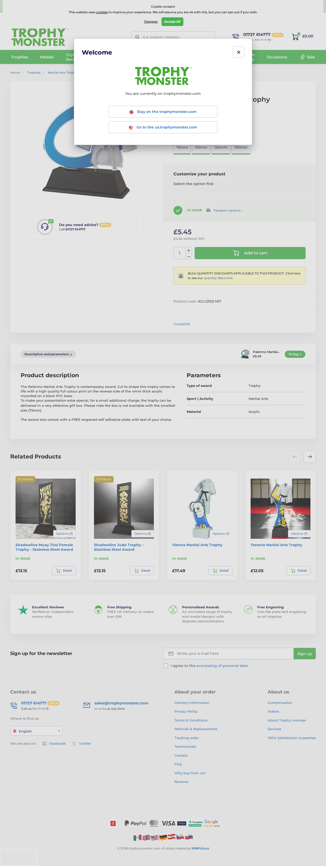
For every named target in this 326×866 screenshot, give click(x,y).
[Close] (238, 52)
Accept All (172, 21)
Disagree (151, 21)
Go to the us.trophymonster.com (166, 127)
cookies (102, 12)
